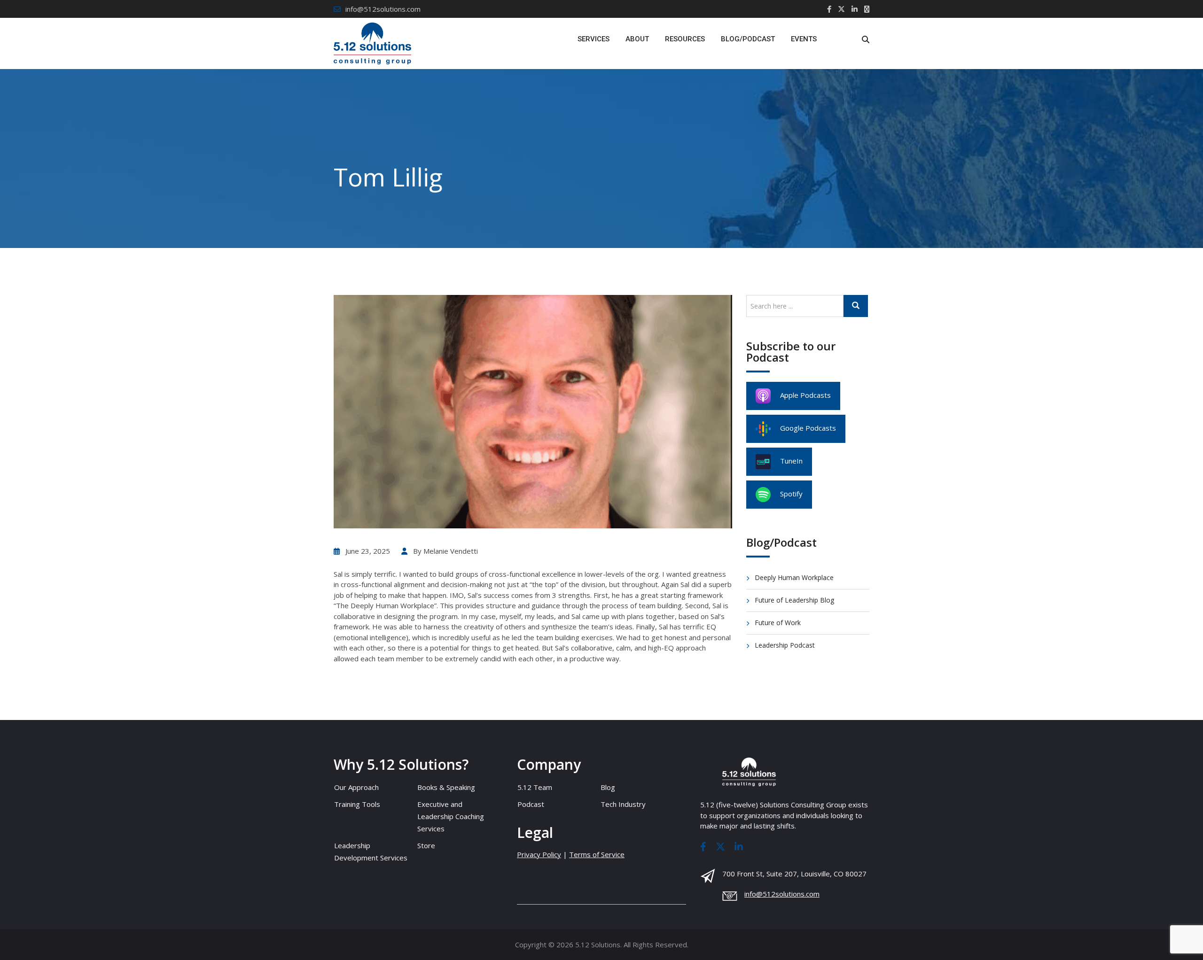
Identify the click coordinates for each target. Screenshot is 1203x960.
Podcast (530, 804)
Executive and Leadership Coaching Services (450, 816)
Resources (685, 39)
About (637, 39)
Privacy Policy (539, 854)
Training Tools (357, 804)
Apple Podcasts (805, 395)
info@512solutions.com (383, 9)
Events (804, 39)
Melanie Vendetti (450, 551)
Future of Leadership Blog (794, 600)
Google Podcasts (808, 428)
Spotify (791, 493)
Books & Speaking (446, 787)
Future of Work (778, 622)
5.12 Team (534, 787)
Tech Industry (623, 804)
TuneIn (791, 460)
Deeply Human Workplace (794, 577)
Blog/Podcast (748, 39)
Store (426, 845)
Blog (608, 787)
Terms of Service (597, 854)
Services (593, 39)
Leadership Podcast (785, 645)
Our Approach (356, 787)
